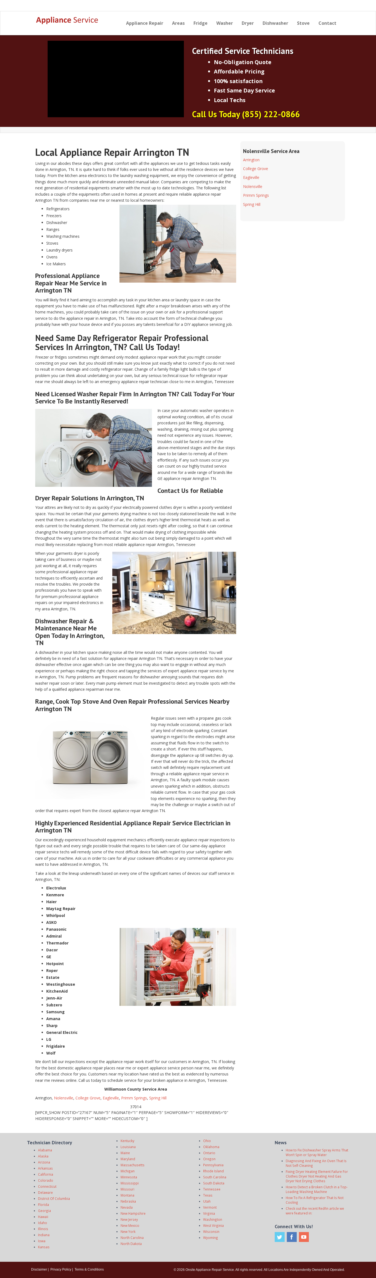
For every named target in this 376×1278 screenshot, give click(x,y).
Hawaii (43, 1216)
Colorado (45, 1180)
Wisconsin (211, 1231)
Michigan (128, 1171)
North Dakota (131, 1243)
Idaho (42, 1222)
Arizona (44, 1162)
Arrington (251, 159)
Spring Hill (158, 1097)
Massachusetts (133, 1165)
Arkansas (45, 1168)
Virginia (209, 1213)
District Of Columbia (54, 1198)
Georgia (44, 1210)
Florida (43, 1204)
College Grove (87, 1097)
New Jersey (129, 1219)
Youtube (304, 1237)
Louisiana (128, 1147)
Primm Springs (134, 1097)
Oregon (209, 1159)
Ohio (207, 1140)
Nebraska (128, 1201)
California (45, 1174)
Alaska (43, 1156)
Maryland (128, 1159)
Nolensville (63, 1097)
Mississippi (130, 1183)
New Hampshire (133, 1213)
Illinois (43, 1229)
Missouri (127, 1189)
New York (128, 1231)
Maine (125, 1153)
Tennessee (211, 1189)
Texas (207, 1195)
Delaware (45, 1192)
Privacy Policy (60, 1269)
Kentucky (127, 1140)
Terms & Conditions (89, 1269)
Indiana (44, 1235)
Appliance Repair (144, 23)
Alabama (45, 1150)
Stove (303, 23)
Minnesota (129, 1177)
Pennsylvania (213, 1165)
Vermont (210, 1207)
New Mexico (130, 1225)
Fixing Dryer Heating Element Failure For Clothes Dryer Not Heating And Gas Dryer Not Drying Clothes (317, 1176)
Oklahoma (211, 1147)
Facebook (292, 1237)
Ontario (209, 1153)
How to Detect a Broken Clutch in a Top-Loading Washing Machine (317, 1189)
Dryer (248, 23)
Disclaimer (39, 1269)
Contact (327, 23)
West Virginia (213, 1225)
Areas (178, 23)
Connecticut (47, 1186)
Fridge (201, 23)
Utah (207, 1201)
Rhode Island (213, 1171)
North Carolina (132, 1237)
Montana (127, 1195)
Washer (224, 23)
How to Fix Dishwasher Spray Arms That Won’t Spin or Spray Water (317, 1152)
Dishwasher (275, 23)
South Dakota (213, 1183)
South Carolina (214, 1177)
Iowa (41, 1241)
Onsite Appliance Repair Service (210, 1270)
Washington (212, 1219)
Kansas (44, 1247)
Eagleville (111, 1097)
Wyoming (210, 1237)
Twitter (280, 1237)
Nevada (127, 1207)
